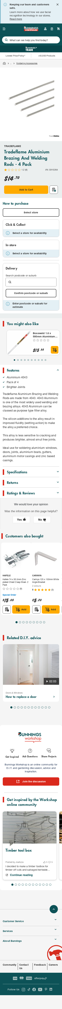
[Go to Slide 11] (46, 707)
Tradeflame (12, 146)
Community (9, 964)
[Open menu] (4, 28)
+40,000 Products (46, 55)
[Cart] (58, 28)
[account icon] (45, 28)
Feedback (40, 964)
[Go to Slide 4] (24, 360)
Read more (16, 18)
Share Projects (48, 756)
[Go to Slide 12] (49, 707)
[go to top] (54, 909)
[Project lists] (52, 28)
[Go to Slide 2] (18, 360)
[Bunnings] (31, 30)
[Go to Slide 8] (38, 360)
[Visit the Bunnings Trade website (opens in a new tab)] (31, 48)
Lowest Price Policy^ (15, 55)
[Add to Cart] (54, 350)
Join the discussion (34, 781)
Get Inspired (12, 757)
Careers (53, 964)
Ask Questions (30, 756)
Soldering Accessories (26, 63)
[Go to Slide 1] (14, 360)
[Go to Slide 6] (31, 360)
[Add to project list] (54, 190)
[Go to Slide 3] (21, 360)
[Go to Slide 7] (35, 360)
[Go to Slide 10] (45, 360)
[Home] (4, 63)
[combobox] (31, 39)
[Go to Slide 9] (42, 360)
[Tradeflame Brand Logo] (54, 136)
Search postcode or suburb (21, 275)
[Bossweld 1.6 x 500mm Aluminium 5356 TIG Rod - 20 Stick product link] (19, 342)
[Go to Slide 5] (28, 360)
